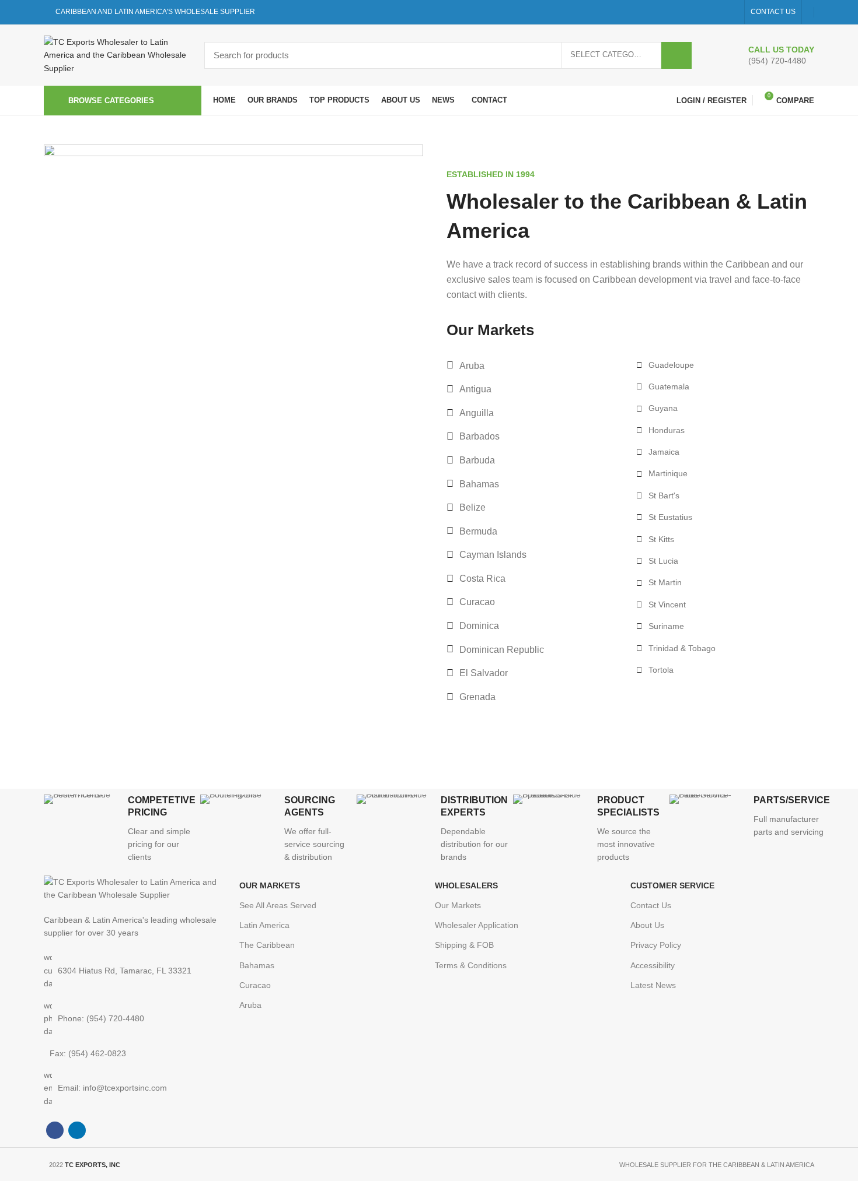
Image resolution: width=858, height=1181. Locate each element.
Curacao (255, 985)
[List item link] (136, 1018)
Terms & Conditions (471, 965)
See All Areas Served (277, 905)
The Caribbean (267, 945)
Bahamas (256, 965)
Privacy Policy (655, 945)
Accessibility (652, 965)
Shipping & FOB (464, 945)
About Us (647, 925)
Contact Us (650, 905)
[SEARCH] (676, 55)
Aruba (250, 1005)
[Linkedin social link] (731, 12)
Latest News (653, 985)
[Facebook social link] (718, 12)
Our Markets (458, 905)
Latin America (264, 925)
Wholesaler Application (476, 925)
